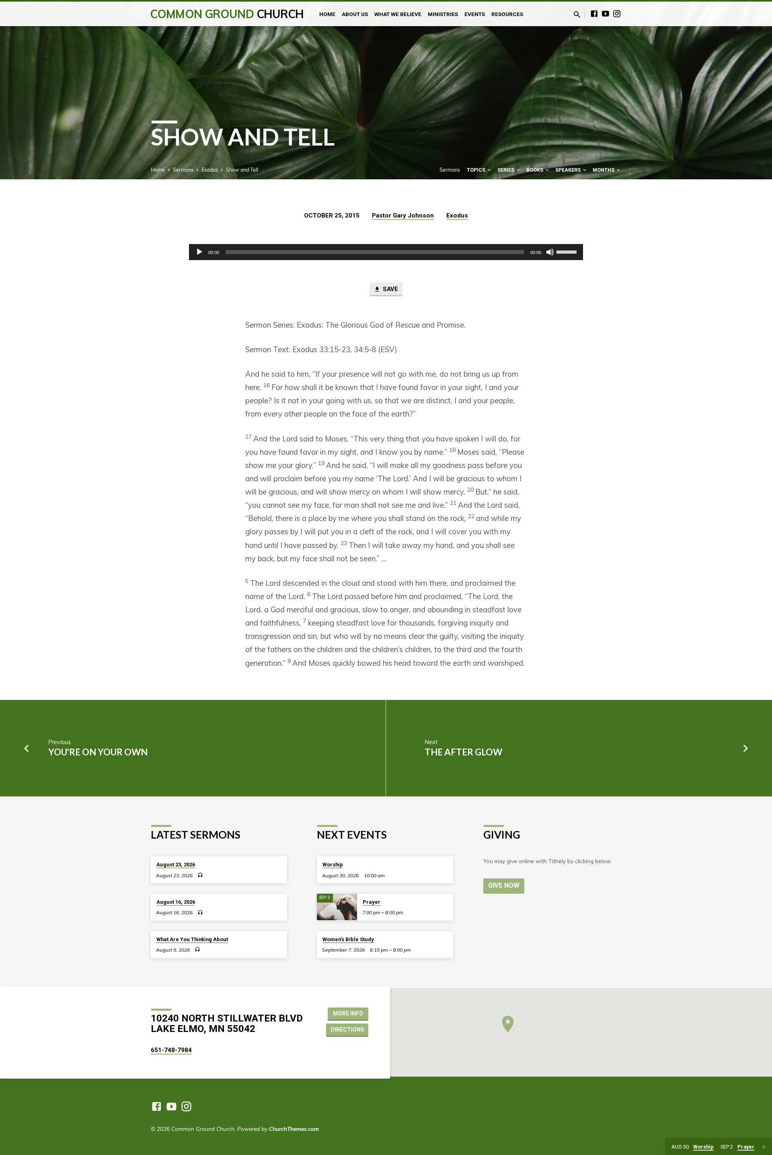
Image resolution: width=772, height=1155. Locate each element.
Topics (477, 170)
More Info (348, 1013)
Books (535, 170)
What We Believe (397, 14)
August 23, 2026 (175, 865)
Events (474, 14)
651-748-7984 (171, 1050)
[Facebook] (594, 13)
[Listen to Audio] (200, 875)
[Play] (199, 252)
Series (506, 170)
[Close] (763, 1147)
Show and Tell (242, 169)
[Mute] (550, 252)
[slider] (567, 251)
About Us (355, 14)
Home (327, 14)
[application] (386, 252)
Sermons (183, 169)
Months (604, 170)
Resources (507, 14)
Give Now (503, 885)
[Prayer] (337, 907)
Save (389, 289)
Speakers (568, 170)
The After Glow (463, 752)
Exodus (209, 169)
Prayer (371, 902)
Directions (347, 1029)
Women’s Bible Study (348, 939)
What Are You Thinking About (192, 939)
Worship (332, 865)
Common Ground (227, 14)
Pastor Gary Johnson (403, 215)
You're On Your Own (98, 752)
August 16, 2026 (175, 902)
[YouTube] (605, 13)
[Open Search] (577, 14)
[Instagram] (616, 13)
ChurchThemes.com (294, 1128)
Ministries (443, 14)
